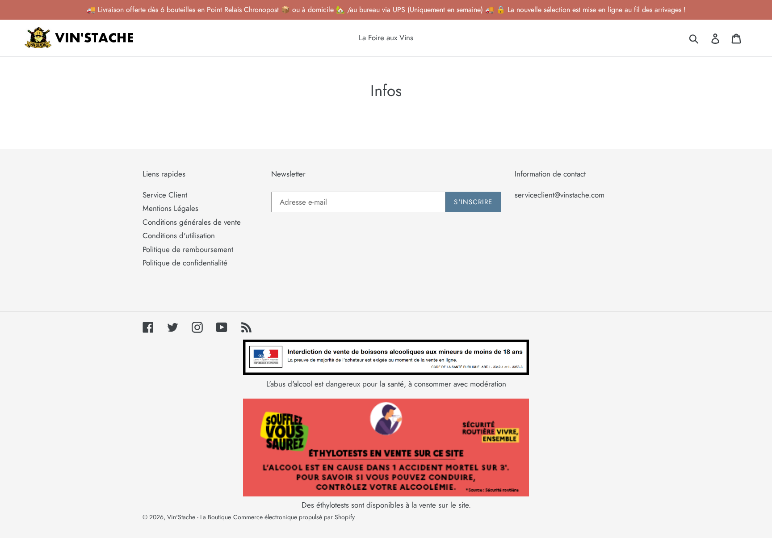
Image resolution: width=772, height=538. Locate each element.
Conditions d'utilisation (179, 235)
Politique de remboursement (188, 249)
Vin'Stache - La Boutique (199, 517)
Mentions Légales (170, 208)
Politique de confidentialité (185, 262)
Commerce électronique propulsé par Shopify (294, 517)
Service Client (165, 194)
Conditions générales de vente (192, 222)
